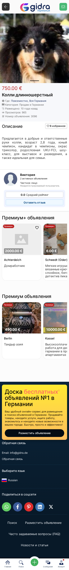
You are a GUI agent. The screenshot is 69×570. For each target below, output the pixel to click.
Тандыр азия (13, 344)
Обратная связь (12, 459)
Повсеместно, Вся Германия (28, 100)
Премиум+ (8, 226)
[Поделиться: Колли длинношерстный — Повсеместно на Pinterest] (28, 506)
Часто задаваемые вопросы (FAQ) (34, 534)
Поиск (12, 523)
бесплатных (41, 391)
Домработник (14, 266)
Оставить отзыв (34, 202)
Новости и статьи (34, 545)
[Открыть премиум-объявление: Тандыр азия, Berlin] (21, 318)
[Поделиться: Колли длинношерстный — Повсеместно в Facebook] (17, 506)
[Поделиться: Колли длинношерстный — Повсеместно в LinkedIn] (39, 506)
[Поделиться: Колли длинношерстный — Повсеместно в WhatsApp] (6, 506)
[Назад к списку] (6, 7)
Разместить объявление (35, 433)
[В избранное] (37, 228)
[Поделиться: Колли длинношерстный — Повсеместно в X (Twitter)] (51, 506)
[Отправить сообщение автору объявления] (63, 7)
